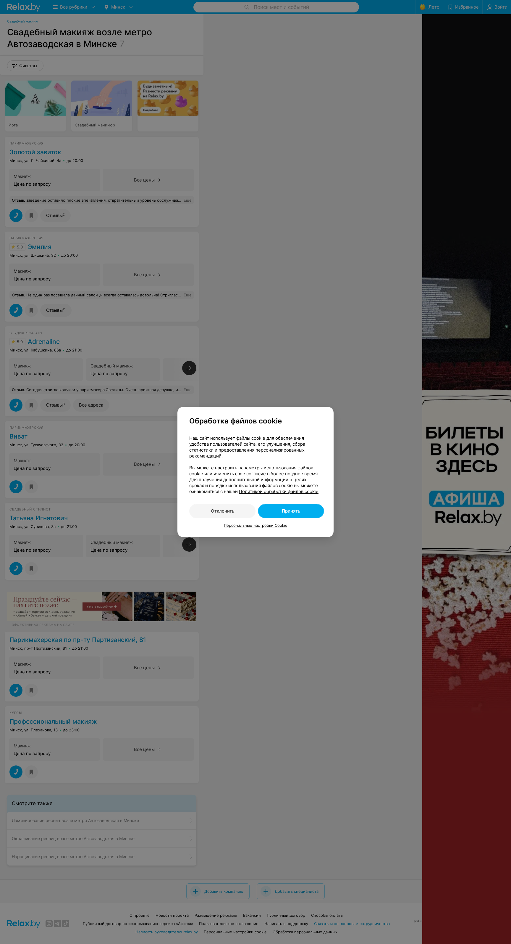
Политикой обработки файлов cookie (278, 491)
